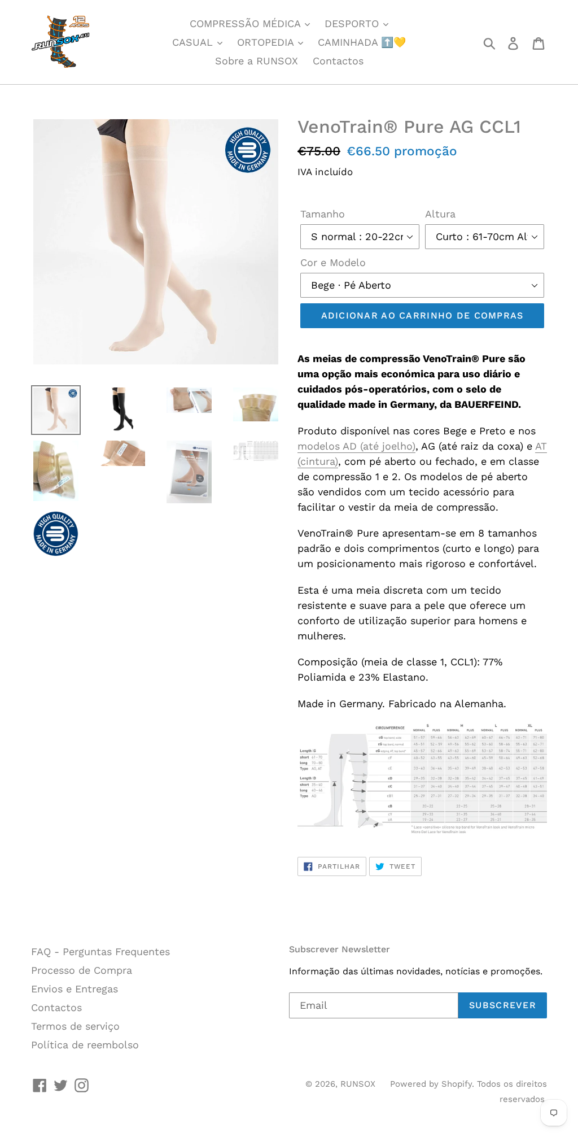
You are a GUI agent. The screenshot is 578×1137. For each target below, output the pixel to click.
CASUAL (194, 42)
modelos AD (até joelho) (356, 446)
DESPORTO (353, 23)
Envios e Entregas (74, 989)
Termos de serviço (75, 1026)
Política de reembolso (85, 1045)
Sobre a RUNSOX (256, 61)
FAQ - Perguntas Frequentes (100, 951)
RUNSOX (357, 1084)
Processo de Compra (81, 970)
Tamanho (322, 214)
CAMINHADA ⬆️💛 (362, 42)
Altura (440, 214)
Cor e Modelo (333, 262)
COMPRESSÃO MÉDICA (247, 23)
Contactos (338, 61)
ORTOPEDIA (267, 42)
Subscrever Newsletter (339, 949)
